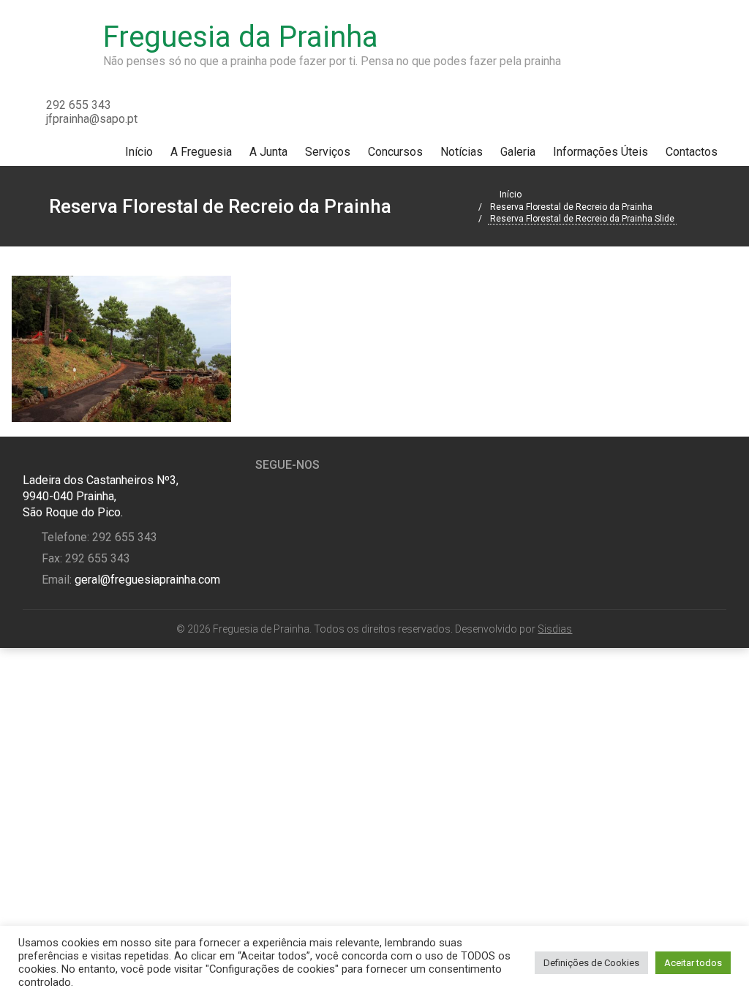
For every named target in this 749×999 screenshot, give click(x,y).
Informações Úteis (600, 152)
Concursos (395, 152)
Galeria (517, 152)
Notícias (461, 152)
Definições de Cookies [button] (591, 962)
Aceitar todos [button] (693, 962)
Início (139, 152)
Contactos (692, 152)
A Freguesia (201, 152)
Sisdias (555, 629)
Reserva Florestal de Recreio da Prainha (571, 207)
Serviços (327, 152)
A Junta (268, 152)
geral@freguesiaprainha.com (146, 580)
